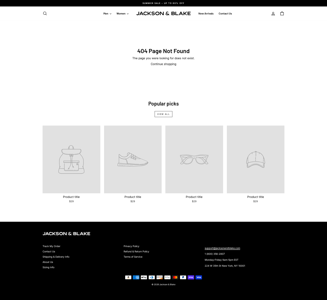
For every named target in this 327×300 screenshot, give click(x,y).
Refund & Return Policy (136, 251)
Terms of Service (133, 256)
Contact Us (225, 13)
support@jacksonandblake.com (222, 248)
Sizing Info (48, 267)
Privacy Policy (131, 246)
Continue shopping (163, 64)
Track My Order (51, 246)
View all (163, 114)
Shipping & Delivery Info (56, 256)
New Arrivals (206, 13)
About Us (48, 262)
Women (121, 13)
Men (106, 13)
